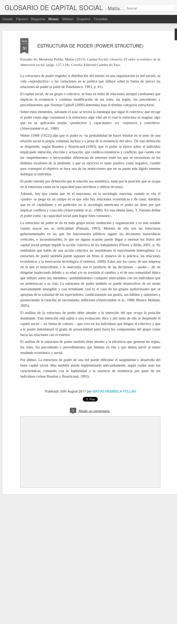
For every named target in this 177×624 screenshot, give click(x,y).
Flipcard (22, 19)
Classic (7, 19)
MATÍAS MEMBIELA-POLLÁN (114, 391)
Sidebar (67, 19)
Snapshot (83, 19)
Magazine (38, 19)
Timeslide (101, 19)
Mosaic (53, 19)
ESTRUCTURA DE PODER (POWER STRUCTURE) (90, 45)
